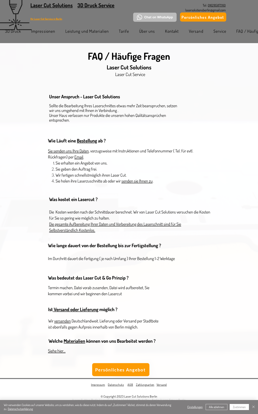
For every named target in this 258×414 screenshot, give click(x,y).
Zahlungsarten (145, 385)
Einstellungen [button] (195, 407)
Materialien (74, 341)
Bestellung (87, 140)
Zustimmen (239, 407)
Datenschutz (116, 385)
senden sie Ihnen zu (137, 180)
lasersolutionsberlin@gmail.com (205, 10)
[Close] (253, 407)
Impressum (98, 385)
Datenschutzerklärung (20, 409)
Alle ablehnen (216, 407)
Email (78, 156)
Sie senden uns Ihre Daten (68, 150)
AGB (130, 385)
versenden (62, 320)
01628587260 (217, 5)
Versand (162, 385)
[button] (43, 31)
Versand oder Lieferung (75, 309)
